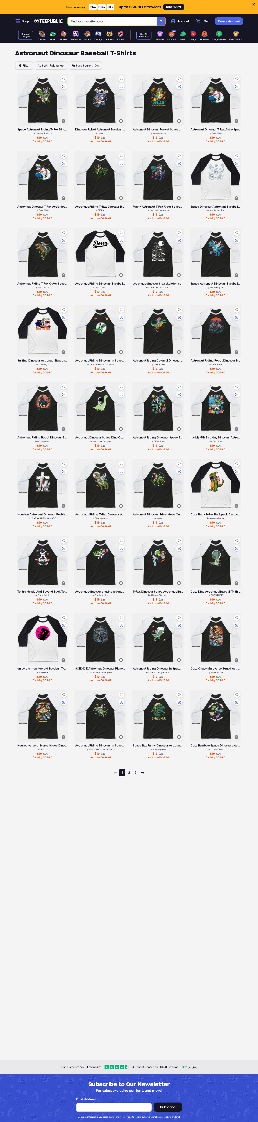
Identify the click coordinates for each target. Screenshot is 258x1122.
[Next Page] (143, 772)
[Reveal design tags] (63, 121)
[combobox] (112, 21)
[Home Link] (48, 21)
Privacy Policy (121, 1117)
